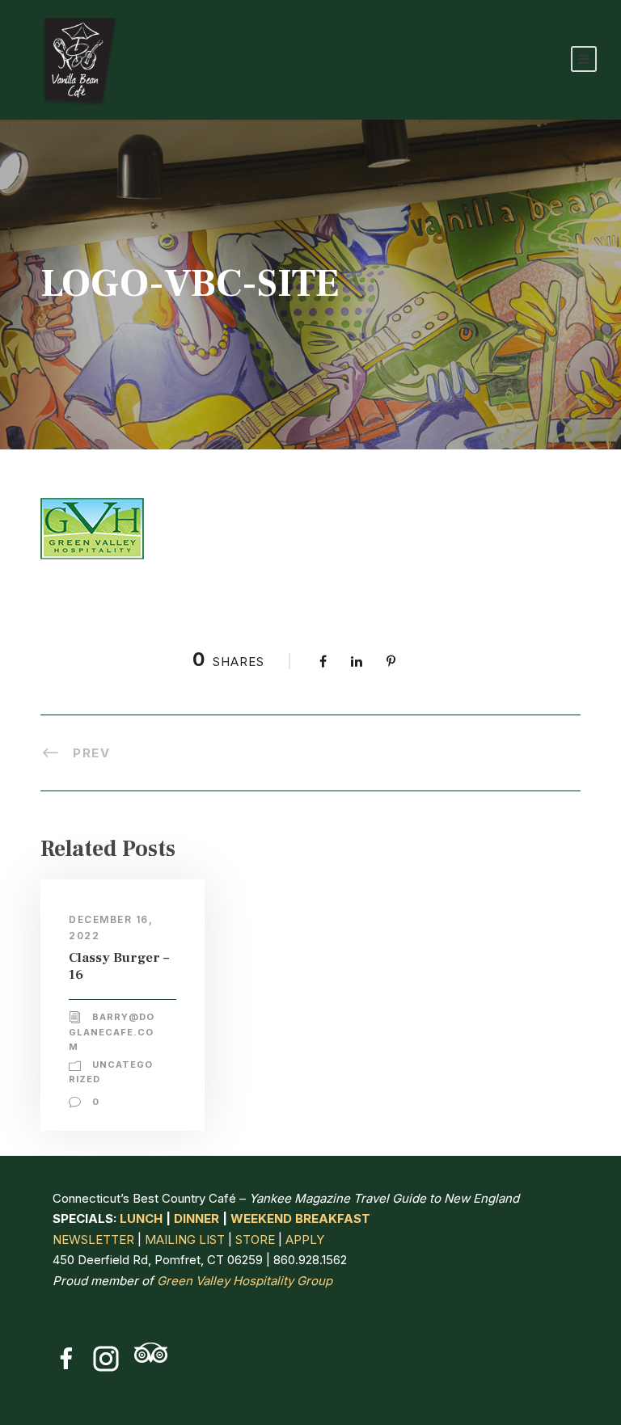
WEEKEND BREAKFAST (300, 1218)
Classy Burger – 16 (119, 966)
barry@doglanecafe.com (111, 1031)
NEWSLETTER (93, 1239)
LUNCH (141, 1218)
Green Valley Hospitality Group (244, 1280)
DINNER (196, 1218)
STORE (255, 1239)
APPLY (304, 1239)
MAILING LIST (185, 1239)
